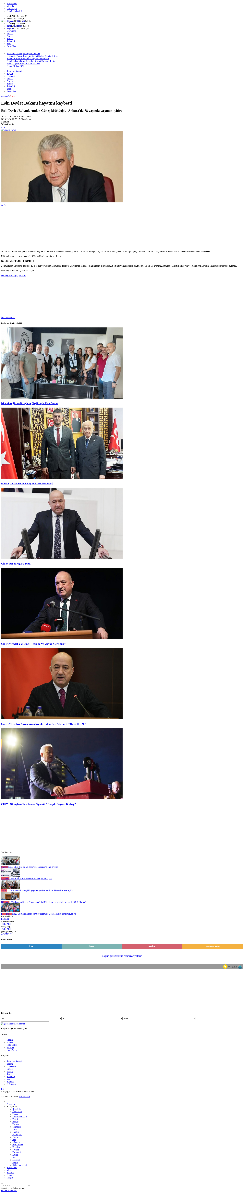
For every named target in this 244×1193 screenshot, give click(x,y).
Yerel (9, 43)
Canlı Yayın (12, 8)
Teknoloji (11, 41)
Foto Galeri (12, 3)
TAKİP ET (6, 924)
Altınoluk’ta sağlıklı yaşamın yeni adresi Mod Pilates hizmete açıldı (40, 890)
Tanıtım (24, 58)
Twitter (19, 53)
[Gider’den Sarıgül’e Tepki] (62, 558)
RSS (22, 66)
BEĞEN (5, 919)
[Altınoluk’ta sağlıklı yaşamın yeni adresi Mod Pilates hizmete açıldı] (10, 888)
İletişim (16, 66)
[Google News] (8, 130)
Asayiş (10, 36)
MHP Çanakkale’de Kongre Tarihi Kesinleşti (27, 483)
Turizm (10, 38)
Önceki (4, 317)
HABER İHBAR (9, 1190)
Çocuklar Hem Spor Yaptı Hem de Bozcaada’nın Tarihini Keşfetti (44, 914)
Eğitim (53, 61)
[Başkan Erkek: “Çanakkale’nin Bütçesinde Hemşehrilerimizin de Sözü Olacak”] (10, 899)
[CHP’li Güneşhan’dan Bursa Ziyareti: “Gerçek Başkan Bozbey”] (62, 798)
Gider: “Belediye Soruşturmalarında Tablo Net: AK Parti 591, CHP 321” (43, 723)
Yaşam (10, 28)
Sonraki (11, 317)
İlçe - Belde (20, 61)
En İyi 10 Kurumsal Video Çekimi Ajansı (30, 878)
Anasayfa (5, 96)
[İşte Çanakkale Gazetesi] (13, 21)
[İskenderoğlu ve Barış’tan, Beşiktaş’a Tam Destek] (62, 398)
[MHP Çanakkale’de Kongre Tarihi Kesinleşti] (62, 478)
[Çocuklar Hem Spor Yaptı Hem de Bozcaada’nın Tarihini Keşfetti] (10, 911)
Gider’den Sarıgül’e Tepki (16, 563)
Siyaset (37, 61)
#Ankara (22, 275)
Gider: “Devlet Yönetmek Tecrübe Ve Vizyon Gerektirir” (33, 643)
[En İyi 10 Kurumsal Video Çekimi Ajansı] (10, 876)
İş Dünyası (33, 58)
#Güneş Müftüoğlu (9, 275)
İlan (47, 58)
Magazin (15, 63)
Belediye (29, 61)
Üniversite (11, 31)
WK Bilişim (24, 1096)
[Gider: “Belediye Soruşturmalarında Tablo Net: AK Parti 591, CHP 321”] (62, 718)
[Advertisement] (86, 228)
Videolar (10, 6)
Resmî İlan (11, 46)
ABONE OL (7, 934)
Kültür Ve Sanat (33, 63)
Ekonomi (45, 61)
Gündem (11, 61)
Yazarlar (10, 1172)
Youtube (36, 53)
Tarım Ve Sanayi (14, 26)
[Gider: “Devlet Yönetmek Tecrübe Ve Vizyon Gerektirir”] (62, 638)
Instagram (27, 53)
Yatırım (41, 58)
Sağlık (22, 63)
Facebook (11, 53)
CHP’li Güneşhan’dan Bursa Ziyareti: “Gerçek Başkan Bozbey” (38, 804)
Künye (10, 66)
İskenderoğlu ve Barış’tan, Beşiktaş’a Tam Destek (29, 403)
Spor (9, 63)
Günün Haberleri (14, 11)
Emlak (10, 33)
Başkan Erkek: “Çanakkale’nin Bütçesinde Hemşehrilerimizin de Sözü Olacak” (47, 902)
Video (9, 1170)
